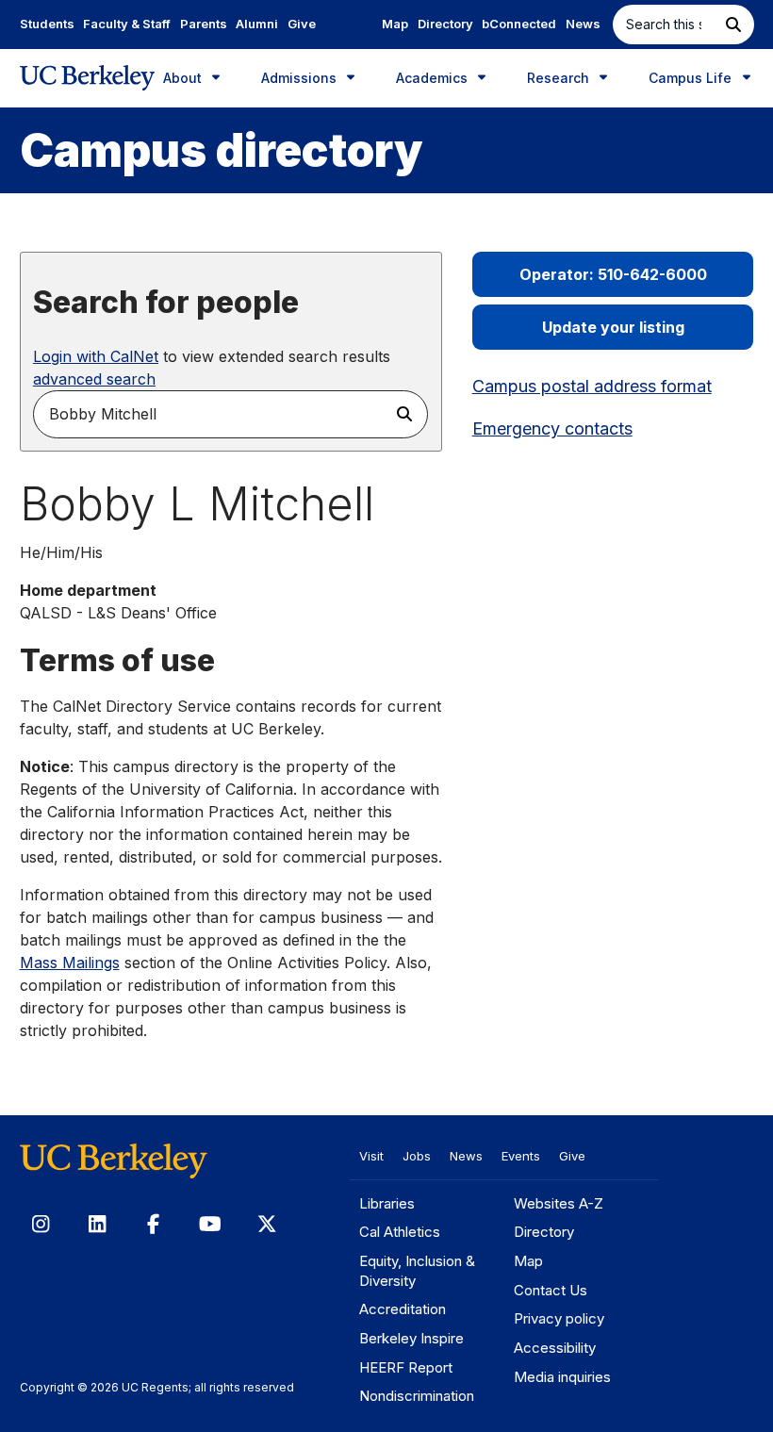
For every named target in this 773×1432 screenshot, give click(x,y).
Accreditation (402, 1309)
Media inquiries (562, 1377)
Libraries (387, 1203)
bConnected (519, 23)
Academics (433, 78)
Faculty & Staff (127, 23)
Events (521, 1155)
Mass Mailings (70, 962)
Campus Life (692, 78)
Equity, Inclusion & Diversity (417, 1271)
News (583, 23)
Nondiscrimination (416, 1396)
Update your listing (613, 327)
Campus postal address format (592, 386)
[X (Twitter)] (267, 1223)
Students (47, 23)
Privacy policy (559, 1318)
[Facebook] (153, 1223)
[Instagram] (40, 1223)
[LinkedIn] (97, 1223)
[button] (733, 24)
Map (395, 23)
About (184, 78)
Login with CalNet (95, 356)
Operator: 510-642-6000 (613, 274)
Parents (203, 23)
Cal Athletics (399, 1232)
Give (302, 23)
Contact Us (550, 1290)
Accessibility (555, 1348)
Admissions (300, 78)
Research (560, 78)
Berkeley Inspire (411, 1338)
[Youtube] (210, 1223)
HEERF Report (405, 1367)
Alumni (257, 23)
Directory (445, 23)
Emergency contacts (552, 428)
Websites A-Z (558, 1203)
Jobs (417, 1155)
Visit (371, 1155)
